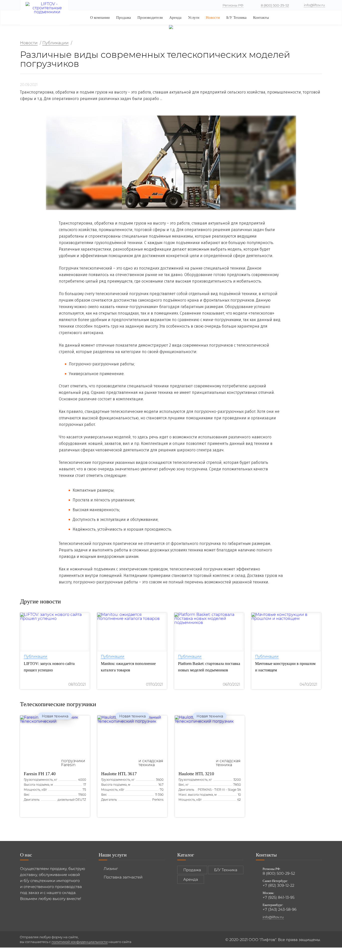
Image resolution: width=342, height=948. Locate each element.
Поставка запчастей (123, 877)
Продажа (123, 18)
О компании (100, 18)
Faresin (40, 773)
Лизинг (111, 868)
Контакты (261, 18)
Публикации (35, 656)
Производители (150, 18)
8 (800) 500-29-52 (275, 5)
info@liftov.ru (314, 5)
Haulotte (119, 773)
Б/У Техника (236, 18)
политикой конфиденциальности (80, 942)
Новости (213, 18)
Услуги (193, 18)
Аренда (175, 18)
